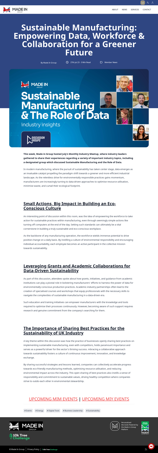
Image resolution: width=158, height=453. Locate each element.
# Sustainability (93, 410)
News (124, 9)
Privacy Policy (33, 449)
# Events (28, 410)
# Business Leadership (73, 410)
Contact (147, 9)
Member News (108, 62)
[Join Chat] (151, 446)
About (115, 9)
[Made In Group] (15, 9)
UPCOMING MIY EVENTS (105, 399)
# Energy (39, 410)
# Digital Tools (53, 410)
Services (135, 9)
